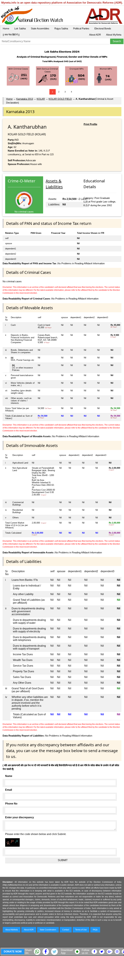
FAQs (95, 930)
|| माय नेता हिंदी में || (11, 34)
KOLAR (41, 98)
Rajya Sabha (61, 28)
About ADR (95, 34)
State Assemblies (40, 28)
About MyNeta (113, 34)
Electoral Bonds (102, 28)
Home (6, 28)
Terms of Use (81, 930)
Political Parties (81, 28)
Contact (65, 930)
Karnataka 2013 (24, 98)
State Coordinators (48, 930)
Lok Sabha (20, 28)
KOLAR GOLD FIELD (60, 98)
